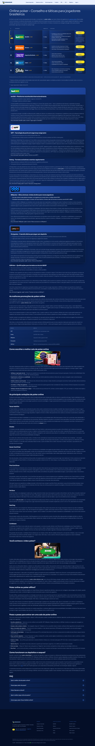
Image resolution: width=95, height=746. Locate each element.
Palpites (71, 2)
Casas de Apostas (40, 723)
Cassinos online (39, 2)
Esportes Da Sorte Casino (74, 728)
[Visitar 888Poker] (15, 189)
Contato (44, 742)
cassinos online (73, 19)
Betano (54, 726)
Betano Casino (72, 726)
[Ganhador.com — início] (7, 2)
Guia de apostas (48, 2)
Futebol (56, 2)
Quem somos (34, 742)
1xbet (54, 730)
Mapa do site (39, 742)
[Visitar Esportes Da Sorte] (19, 55)
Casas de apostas (29, 2)
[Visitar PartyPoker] (15, 228)
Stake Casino (72, 732)
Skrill (22, 665)
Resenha (80, 35)
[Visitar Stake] (19, 70)
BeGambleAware (23, 730)
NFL (61, 2)
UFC (66, 2)
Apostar (81, 33)
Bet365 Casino (72, 723)
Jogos (76, 2)
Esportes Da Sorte (56, 728)
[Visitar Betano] (19, 47)
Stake (54, 732)
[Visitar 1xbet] (19, 63)
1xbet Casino (72, 730)
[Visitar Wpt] (15, 127)
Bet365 (54, 723)
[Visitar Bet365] (19, 37)
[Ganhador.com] (23, 722)
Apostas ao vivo (40, 730)
